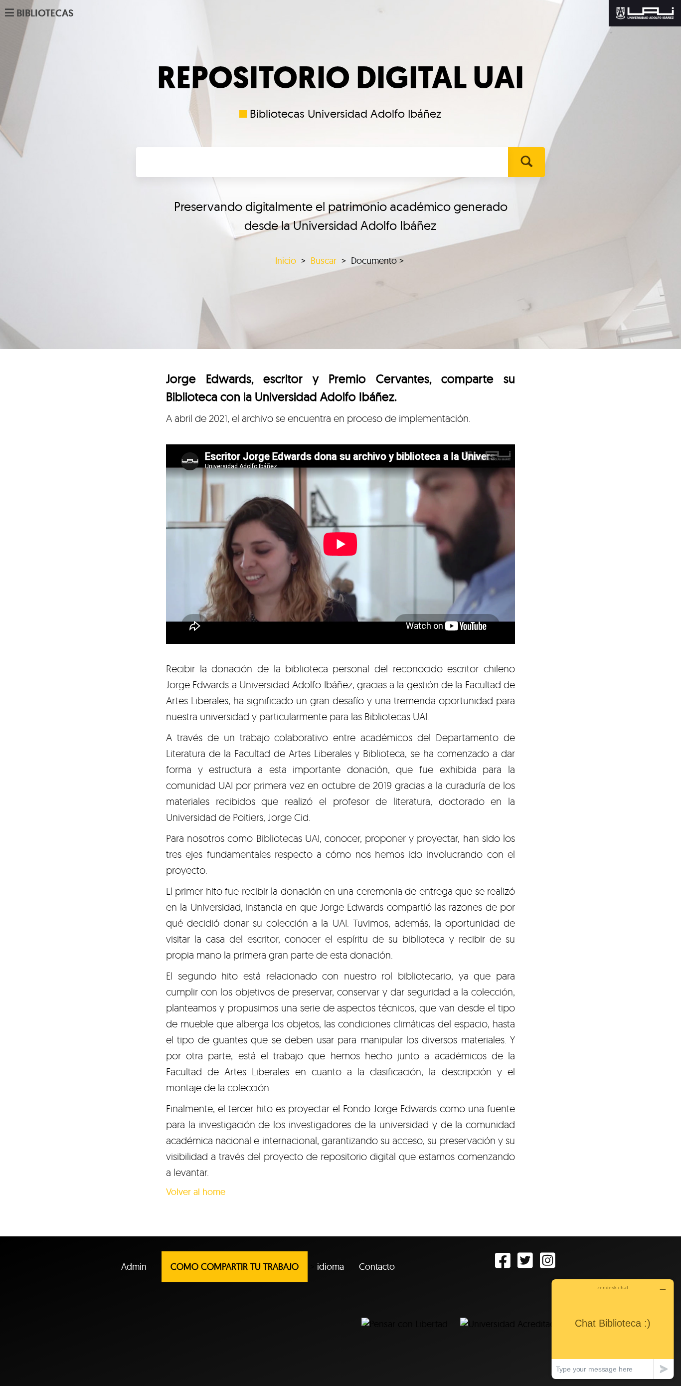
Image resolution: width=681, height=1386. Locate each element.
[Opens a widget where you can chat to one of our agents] (613, 1329)
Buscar (324, 260)
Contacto (377, 1266)
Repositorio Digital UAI (340, 78)
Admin (134, 1266)
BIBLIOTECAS (44, 12)
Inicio (285, 260)
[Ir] (526, 162)
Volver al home (195, 1191)
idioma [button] (330, 1266)
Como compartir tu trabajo (234, 1266)
